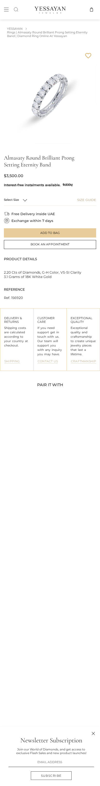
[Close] (93, 733)
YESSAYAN (15, 28)
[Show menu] (6, 9)
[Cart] (91, 9)
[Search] (16, 9)
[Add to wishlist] (88, 55)
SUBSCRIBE (51, 775)
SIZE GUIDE (86, 200)
